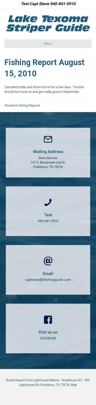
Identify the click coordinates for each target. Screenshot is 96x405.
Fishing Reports (29, 105)
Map (74, 385)
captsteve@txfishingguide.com (48, 279)
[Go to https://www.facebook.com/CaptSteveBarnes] (48, 328)
